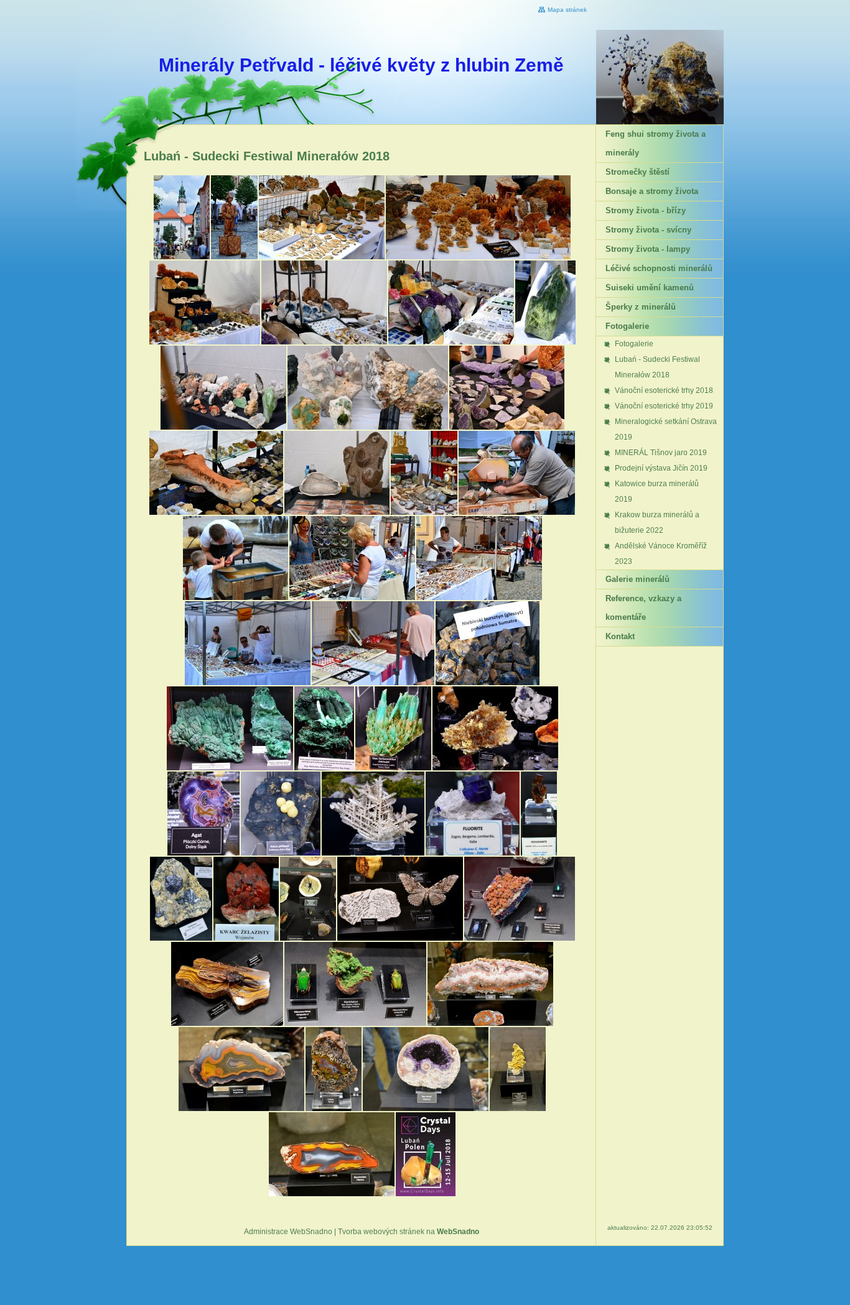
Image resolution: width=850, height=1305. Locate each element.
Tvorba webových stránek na (408, 1231)
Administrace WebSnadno (288, 1231)
